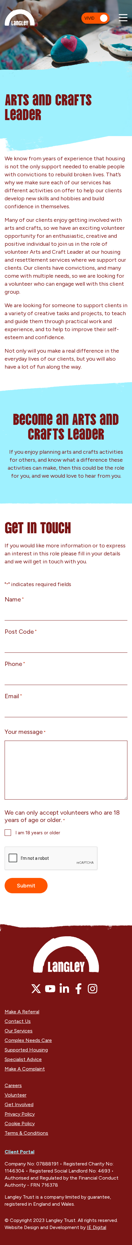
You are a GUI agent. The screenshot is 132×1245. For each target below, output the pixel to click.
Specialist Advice (23, 1059)
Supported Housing (26, 1050)
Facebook (78, 988)
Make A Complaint (25, 1069)
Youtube (50, 988)
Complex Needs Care (28, 1040)
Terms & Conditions (26, 1133)
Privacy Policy (20, 1114)
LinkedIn (64, 988)
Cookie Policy (20, 1123)
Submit (26, 885)
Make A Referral (22, 1012)
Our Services (19, 1031)
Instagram (92, 988)
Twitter (36, 988)
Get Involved (19, 1104)
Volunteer (15, 1095)
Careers (13, 1085)
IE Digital (96, 1227)
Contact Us (18, 1021)
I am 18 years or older (37, 833)
